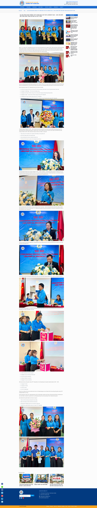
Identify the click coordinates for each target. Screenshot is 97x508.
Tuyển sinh (55, 506)
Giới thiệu (47, 506)
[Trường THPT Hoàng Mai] (22, 3)
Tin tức (66, 506)
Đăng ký (75, 506)
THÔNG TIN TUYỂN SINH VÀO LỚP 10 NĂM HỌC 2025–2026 (74, 39)
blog (24, 10)
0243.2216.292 (75, 1)
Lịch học (69, 506)
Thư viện (72, 506)
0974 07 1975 (43, 494)
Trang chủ (20, 10)
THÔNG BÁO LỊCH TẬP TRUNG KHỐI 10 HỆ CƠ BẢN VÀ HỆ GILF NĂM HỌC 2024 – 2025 (74, 43)
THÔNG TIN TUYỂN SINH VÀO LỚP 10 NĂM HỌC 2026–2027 (74, 18)
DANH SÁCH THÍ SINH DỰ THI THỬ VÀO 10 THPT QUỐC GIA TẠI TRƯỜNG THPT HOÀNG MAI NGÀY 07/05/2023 (74, 48)
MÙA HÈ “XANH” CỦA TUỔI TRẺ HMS (41, 484)
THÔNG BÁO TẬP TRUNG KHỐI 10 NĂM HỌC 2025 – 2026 (74, 31)
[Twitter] (21, 498)
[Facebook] (20, 498)
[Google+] (23, 498)
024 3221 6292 (47, 494)
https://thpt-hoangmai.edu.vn (44, 497)
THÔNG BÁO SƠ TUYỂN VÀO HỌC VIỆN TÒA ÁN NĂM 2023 (74, 52)
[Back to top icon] (92, 506)
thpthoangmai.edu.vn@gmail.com (72, 2)
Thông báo (51, 506)
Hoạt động (63, 506)
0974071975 (71, 1)
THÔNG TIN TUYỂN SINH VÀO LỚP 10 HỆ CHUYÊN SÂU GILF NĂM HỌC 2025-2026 (74, 36)
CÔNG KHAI (59, 506)
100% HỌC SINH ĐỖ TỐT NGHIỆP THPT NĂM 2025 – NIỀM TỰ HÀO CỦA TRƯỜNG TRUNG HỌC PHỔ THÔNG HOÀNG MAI (74, 26)
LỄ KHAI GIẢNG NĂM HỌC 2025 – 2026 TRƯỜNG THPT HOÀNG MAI (74, 22)
